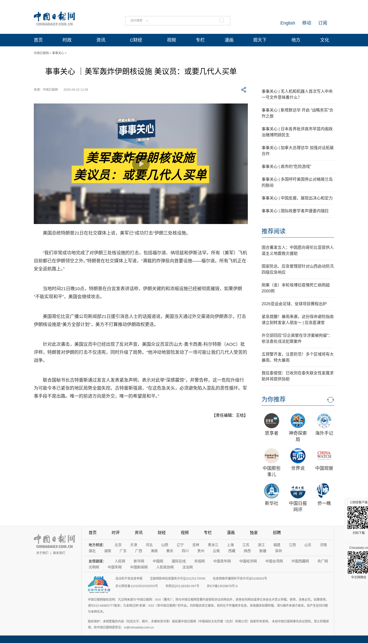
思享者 (271, 433)
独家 (254, 532)
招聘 (277, 532)
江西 (292, 545)
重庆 (169, 551)
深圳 (278, 551)
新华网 (139, 561)
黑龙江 (213, 545)
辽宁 (180, 545)
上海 (230, 545)
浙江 (261, 545)
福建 (276, 545)
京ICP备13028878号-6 (222, 586)
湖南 (107, 551)
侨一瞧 (324, 503)
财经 (162, 532)
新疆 (262, 551)
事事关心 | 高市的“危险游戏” (286, 166)
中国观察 (324, 468)
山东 (307, 545)
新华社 (271, 503)
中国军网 (115, 567)
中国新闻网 (139, 567)
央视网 (199, 561)
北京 (118, 545)
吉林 (195, 545)
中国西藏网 (300, 561)
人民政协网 (165, 567)
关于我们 (42, 553)
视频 (171, 40)
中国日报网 (41, 53)
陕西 (247, 551)
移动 (306, 23)
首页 (38, 40)
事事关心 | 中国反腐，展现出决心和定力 (297, 198)
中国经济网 (248, 561)
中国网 (158, 561)
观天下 (260, 40)
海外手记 (324, 433)
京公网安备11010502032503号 (136, 586)
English (287, 23)
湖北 (92, 551)
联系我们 (59, 553)
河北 (149, 545)
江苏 (245, 545)
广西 (138, 551)
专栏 (200, 40)
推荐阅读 (274, 231)
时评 (116, 532)
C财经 (136, 40)
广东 (123, 551)
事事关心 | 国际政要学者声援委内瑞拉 (295, 211)
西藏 (231, 551)
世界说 (298, 468)
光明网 (94, 567)
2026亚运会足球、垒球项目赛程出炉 (294, 304)
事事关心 (58, 53)
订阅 (322, 23)
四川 (185, 551)
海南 (154, 551)
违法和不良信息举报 (128, 578)
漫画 (229, 40)
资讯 (100, 40)
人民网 (120, 561)
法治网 (187, 567)
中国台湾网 (274, 561)
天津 (133, 545)
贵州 (200, 551)
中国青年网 (222, 561)
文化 (324, 40)
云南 (216, 551)
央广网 (322, 561)
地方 (295, 40)
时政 (67, 40)
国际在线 (179, 561)
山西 (164, 545)
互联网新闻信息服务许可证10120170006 (177, 578)
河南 (323, 545)
